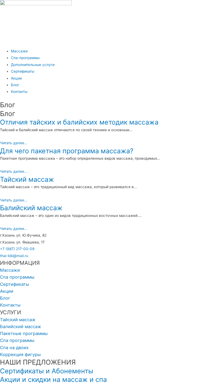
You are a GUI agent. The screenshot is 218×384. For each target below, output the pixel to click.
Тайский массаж (27, 179)
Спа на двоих (14, 347)
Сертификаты (22, 71)
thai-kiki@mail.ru (14, 256)
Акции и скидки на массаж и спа (53, 379)
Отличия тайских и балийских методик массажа (79, 122)
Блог (15, 85)
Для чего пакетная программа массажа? (66, 151)
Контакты (19, 91)
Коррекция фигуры (20, 354)
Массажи (19, 51)
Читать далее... (13, 143)
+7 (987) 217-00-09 (17, 249)
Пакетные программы (24, 333)
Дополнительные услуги (32, 65)
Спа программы (17, 277)
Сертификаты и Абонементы (46, 371)
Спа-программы (25, 58)
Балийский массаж (31, 208)
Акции (16, 78)
